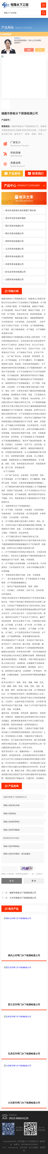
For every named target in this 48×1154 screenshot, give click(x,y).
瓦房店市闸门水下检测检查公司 (24, 1053)
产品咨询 (14, 173)
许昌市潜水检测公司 (14, 264)
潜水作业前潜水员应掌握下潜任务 (20, 210)
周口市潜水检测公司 (14, 226)
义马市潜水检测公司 (14, 249)
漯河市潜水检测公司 (14, 256)
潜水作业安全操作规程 (15, 218)
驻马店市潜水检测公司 (15, 272)
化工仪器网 (33, 1147)
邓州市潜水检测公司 (14, 241)
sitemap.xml (13, 1147)
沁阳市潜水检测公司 (14, 279)
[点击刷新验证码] (26, 868)
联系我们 (38, 173)
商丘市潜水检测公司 (14, 233)
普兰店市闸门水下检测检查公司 (24, 1004)
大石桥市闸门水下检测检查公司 (24, 1102)
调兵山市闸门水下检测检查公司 (24, 955)
